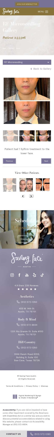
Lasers (18, 48)
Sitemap (44, 386)
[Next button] (31, 196)
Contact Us (27, 239)
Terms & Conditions (14, 386)
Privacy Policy (32, 386)
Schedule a (27, 224)
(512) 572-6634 (20, 424)
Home (4, 48)
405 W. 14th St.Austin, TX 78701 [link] (27, 310)
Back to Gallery (42, 69)
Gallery (11, 48)
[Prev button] (23, 196)
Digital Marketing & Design (30, 396)
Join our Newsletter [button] (27, 4)
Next (46, 161)
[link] (27, 303)
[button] (46, 12)
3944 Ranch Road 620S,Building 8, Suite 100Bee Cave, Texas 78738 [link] (27, 357)
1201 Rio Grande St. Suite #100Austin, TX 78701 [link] (27, 333)
